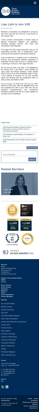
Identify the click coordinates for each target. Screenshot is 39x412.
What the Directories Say (8, 268)
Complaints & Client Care (8, 274)
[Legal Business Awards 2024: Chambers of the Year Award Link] (12, 215)
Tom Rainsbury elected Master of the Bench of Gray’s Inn (18, 135)
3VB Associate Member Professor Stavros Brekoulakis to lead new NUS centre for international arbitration (17, 129)
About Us (4, 264)
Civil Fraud (4, 313)
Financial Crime (5, 325)
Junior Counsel (6, 287)
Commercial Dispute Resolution (10, 316)
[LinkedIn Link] (7, 387)
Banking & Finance (6, 307)
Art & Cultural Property (8, 303)
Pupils (3, 292)
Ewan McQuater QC (8, 83)
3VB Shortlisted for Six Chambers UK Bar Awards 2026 (19, 140)
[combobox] (19, 154)
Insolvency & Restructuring (9, 337)
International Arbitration (8, 343)
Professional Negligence (8, 352)
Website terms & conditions (30, 402)
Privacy (36, 398)
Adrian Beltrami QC (26, 83)
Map (2, 381)
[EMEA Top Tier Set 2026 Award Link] (13, 230)
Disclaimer (35, 404)
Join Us (3, 282)
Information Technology (8, 334)
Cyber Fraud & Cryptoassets (9, 319)
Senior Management (7, 294)
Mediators (4, 291)
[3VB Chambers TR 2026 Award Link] (12, 244)
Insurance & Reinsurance (8, 340)
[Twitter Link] (2, 387)
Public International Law (8, 355)
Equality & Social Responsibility (11, 278)
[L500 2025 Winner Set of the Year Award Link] (26, 215)
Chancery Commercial (7, 310)
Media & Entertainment (8, 346)
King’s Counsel (6, 285)
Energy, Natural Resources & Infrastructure (13, 322)
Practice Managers (7, 296)
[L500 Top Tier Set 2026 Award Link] (26, 230)
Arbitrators (4, 289)
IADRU (3, 280)
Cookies (30, 398)
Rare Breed (33, 406)
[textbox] (19, 154)
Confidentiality (5, 272)
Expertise (4, 300)
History (3, 266)
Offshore (3, 349)
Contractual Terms (6, 270)
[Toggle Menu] (35, 3)
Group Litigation (6, 331)
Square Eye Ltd (34, 408)
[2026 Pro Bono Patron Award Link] (27, 244)
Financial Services (6, 328)
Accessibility (34, 400)
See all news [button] (32, 148)
